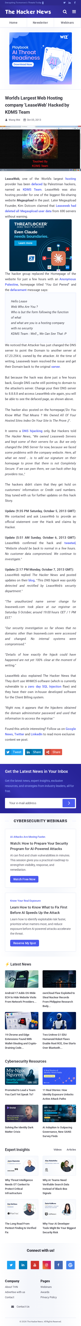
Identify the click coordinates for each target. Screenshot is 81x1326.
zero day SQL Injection (44, 686)
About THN (11, 1286)
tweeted (69, 543)
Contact (9, 1297)
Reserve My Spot (24, 943)
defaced (36, 184)
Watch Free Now (24, 879)
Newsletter (40, 22)
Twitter (19, 734)
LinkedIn (36, 734)
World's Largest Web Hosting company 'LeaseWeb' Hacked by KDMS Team (37, 105)
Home (13, 22)
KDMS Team (32, 189)
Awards (44, 1292)
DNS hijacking (32, 431)
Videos (58, 1149)
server (55, 367)
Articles (71, 1149)
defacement (18, 290)
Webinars (67, 22)
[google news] (70, 1265)
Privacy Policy (48, 1297)
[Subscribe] (69, 803)
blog (31, 580)
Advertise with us (15, 1292)
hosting (70, 179)
